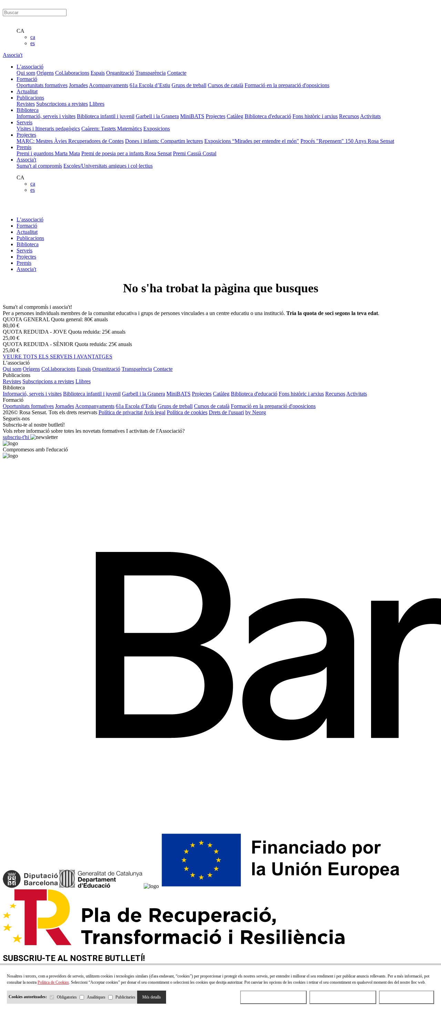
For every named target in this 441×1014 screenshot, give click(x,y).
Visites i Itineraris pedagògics (48, 129)
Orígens (45, 73)
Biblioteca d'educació (268, 116)
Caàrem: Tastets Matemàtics (111, 129)
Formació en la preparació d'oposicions (287, 85)
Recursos (349, 116)
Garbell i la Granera (157, 116)
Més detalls (151, 997)
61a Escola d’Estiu (150, 85)
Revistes (26, 104)
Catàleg (235, 116)
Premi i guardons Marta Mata (48, 153)
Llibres (96, 104)
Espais (98, 73)
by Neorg (255, 412)
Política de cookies (187, 412)
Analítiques (96, 997)
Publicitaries (125, 997)
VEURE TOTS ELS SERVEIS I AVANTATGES (57, 356)
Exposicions (156, 129)
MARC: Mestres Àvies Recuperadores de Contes (70, 141)
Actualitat (27, 232)
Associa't (12, 55)
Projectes (215, 116)
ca (32, 37)
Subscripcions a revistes (62, 104)
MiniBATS (192, 116)
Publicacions (30, 238)
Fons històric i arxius (315, 116)
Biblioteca (28, 244)
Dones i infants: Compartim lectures (164, 141)
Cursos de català (225, 85)
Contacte (176, 73)
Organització (120, 73)
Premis (24, 263)
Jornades (78, 85)
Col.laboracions (72, 73)
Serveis (24, 250)
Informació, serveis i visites (46, 116)
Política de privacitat (121, 412)
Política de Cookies (53, 982)
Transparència (150, 73)
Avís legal (154, 412)
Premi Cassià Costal (194, 153)
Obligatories (67, 997)
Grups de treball (189, 85)
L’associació (30, 219)
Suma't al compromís (39, 166)
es (32, 43)
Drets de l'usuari (226, 412)
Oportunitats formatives (42, 85)
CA (20, 31)
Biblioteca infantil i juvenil (105, 116)
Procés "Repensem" (322, 141)
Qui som (26, 73)
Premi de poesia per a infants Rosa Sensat (126, 153)
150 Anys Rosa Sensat (369, 141)
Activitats (370, 116)
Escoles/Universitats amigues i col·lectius (108, 166)
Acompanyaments (108, 85)
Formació (27, 226)
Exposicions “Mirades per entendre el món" (251, 141)
